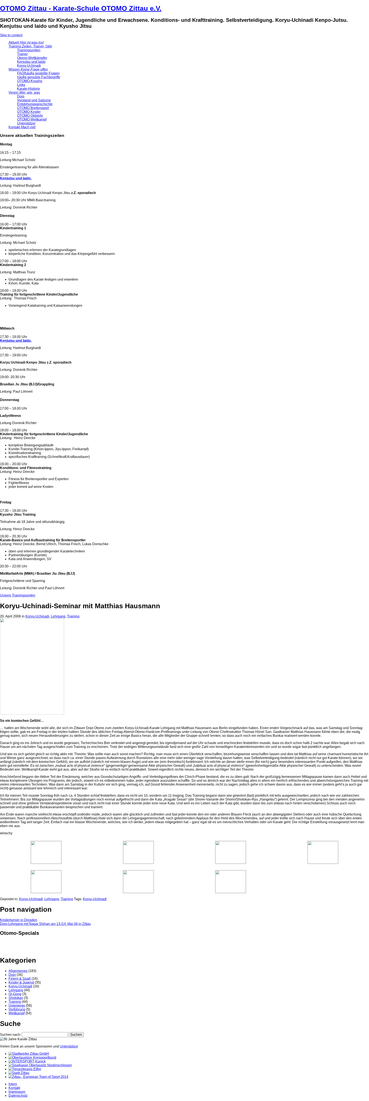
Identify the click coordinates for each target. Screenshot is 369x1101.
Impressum (17, 1092)
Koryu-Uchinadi (29, 65)
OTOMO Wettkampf (32, 119)
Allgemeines (18, 971)
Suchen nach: (10, 1034)
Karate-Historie (28, 88)
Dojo (20, 96)
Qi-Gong (15, 994)
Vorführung (17, 1009)
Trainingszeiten (28, 50)
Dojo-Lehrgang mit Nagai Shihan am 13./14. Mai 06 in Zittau (45, 924)
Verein (24, 92)
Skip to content (11, 35)
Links (21, 85)
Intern (13, 1084)
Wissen (28, 69)
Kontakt (22, 127)
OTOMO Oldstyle (30, 115)
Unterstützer (26, 123)
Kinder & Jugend (21, 982)
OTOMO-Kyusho (29, 81)
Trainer (22, 54)
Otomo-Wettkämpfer (32, 58)
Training (30, 46)
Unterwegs (17, 1005)
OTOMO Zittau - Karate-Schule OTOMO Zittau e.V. (80, 8)
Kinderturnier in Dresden (18, 920)
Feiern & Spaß (20, 978)
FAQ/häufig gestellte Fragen (38, 73)
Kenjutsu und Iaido (31, 62)
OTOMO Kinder (29, 112)
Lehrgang (58, 616)
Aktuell (26, 42)
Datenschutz (18, 1095)
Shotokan (16, 998)
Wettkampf (17, 1013)
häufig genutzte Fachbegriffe (38, 77)
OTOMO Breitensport (33, 108)
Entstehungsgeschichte (35, 104)
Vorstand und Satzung (34, 100)
